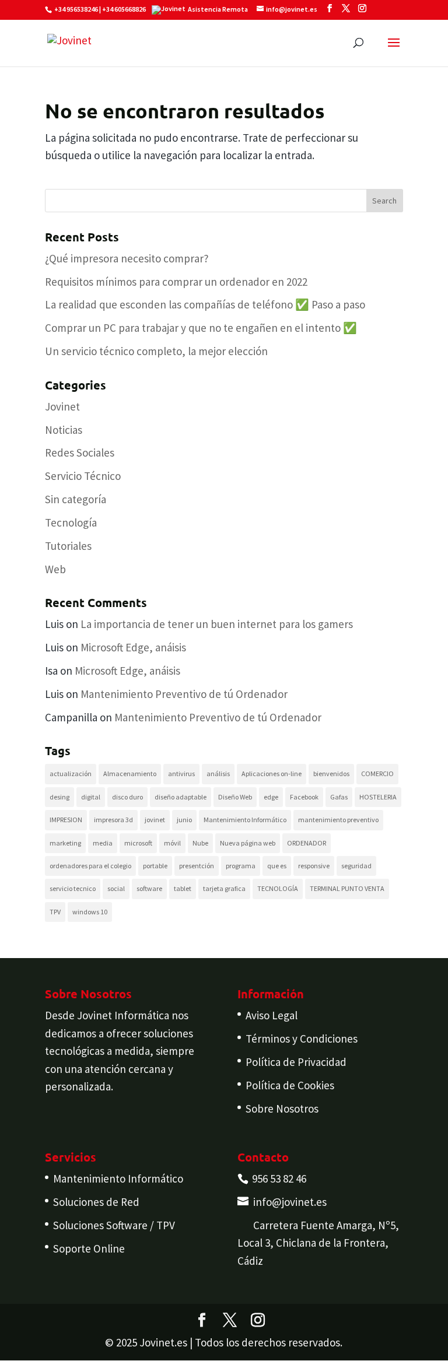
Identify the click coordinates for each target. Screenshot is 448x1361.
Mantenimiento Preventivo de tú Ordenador (184, 694)
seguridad (356, 865)
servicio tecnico (73, 888)
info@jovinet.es (290, 1202)
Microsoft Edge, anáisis (133, 647)
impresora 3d (113, 819)
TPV (55, 911)
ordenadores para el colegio (90, 865)
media (103, 843)
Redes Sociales (79, 452)
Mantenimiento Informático (245, 819)
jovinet (155, 819)
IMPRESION (66, 819)
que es (276, 865)
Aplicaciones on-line (272, 773)
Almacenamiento (129, 773)
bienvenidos (331, 773)
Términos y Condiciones (302, 1039)
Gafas (339, 796)
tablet (182, 888)
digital (90, 796)
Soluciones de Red (96, 1202)
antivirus (181, 773)
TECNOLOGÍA (277, 888)
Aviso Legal (272, 1015)
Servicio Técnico (83, 476)
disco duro (127, 796)
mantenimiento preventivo (338, 819)
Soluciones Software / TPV (114, 1225)
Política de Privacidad (296, 1062)
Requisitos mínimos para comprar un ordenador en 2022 (176, 282)
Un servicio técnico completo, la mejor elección (156, 351)
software (149, 888)
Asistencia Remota (218, 9)
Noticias (63, 430)
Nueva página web (247, 843)
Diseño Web (235, 796)
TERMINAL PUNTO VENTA (347, 888)
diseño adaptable (180, 796)
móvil (172, 843)
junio (184, 819)
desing (59, 796)
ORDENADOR (306, 843)
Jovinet (62, 406)
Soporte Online (89, 1248)
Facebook (304, 796)
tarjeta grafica (224, 888)
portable (155, 865)
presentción (196, 865)
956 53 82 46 (279, 1178)
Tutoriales (68, 546)
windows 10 (89, 911)
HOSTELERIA (378, 796)
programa (241, 865)
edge (271, 796)
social (116, 888)
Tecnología (71, 522)
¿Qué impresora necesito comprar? (127, 258)
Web (55, 569)
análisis (218, 773)
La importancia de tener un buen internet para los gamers (216, 624)
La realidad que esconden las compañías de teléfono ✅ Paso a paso (205, 304)
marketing (65, 843)
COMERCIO (377, 773)
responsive (314, 865)
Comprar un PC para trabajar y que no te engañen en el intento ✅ (201, 328)
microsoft (138, 843)
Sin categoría (75, 499)
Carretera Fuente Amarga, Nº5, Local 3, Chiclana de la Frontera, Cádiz (318, 1243)
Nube (200, 843)
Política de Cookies (290, 1085)
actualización (71, 773)
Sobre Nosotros (282, 1109)
